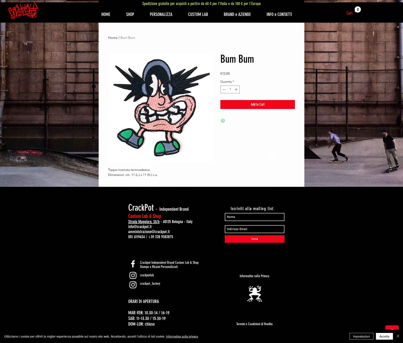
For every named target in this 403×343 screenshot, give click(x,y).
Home (113, 38)
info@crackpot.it (140, 226)
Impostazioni (361, 336)
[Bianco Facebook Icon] (133, 264)
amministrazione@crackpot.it (149, 231)
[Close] (397, 336)
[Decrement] (223, 89)
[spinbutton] (230, 89)
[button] (354, 11)
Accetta (384, 336)
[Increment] (236, 89)
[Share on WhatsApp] (223, 120)
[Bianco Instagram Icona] (133, 275)
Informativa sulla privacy (182, 336)
